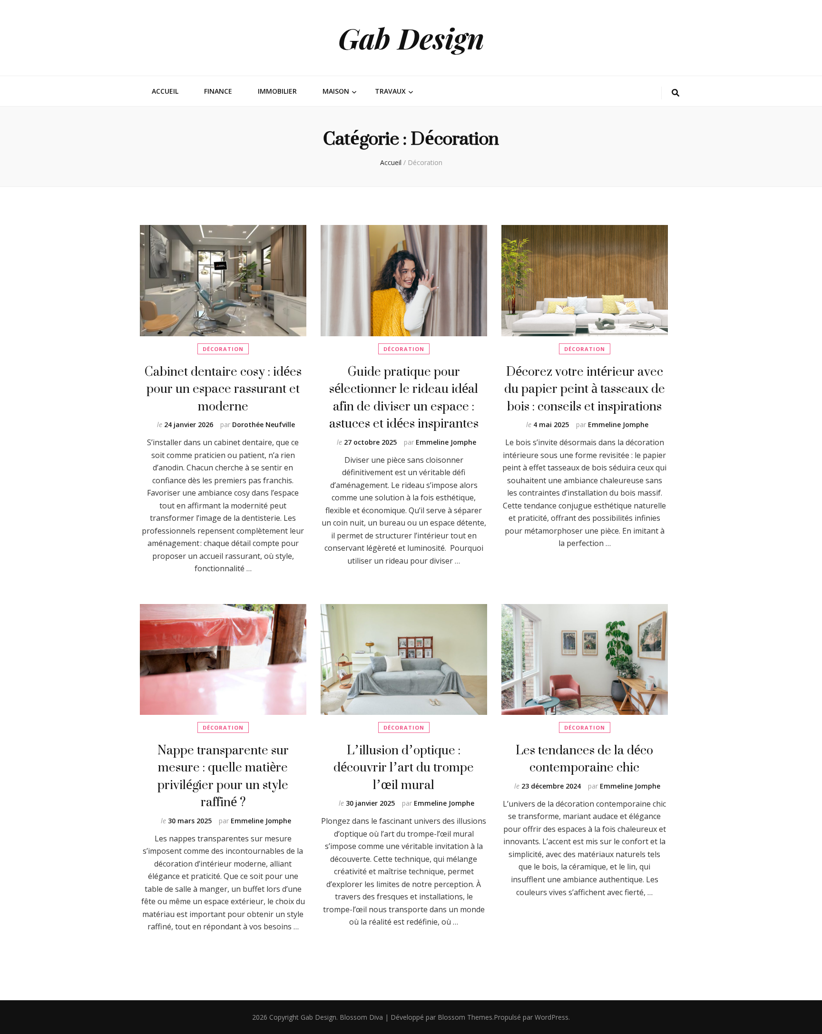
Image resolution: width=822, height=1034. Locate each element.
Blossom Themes (465, 1017)
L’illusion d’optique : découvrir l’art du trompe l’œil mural (403, 767)
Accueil (165, 91)
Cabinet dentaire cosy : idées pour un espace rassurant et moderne (223, 388)
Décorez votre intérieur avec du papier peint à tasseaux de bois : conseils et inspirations (584, 388)
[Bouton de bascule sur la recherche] (675, 93)
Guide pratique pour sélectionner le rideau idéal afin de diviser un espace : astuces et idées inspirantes (404, 397)
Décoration (223, 348)
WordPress (551, 1017)
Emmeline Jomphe (446, 442)
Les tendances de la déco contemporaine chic (584, 758)
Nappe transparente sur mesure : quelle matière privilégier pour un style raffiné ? (223, 775)
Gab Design (411, 38)
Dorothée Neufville (263, 424)
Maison (336, 91)
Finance (218, 91)
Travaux (390, 91)
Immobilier (277, 91)
